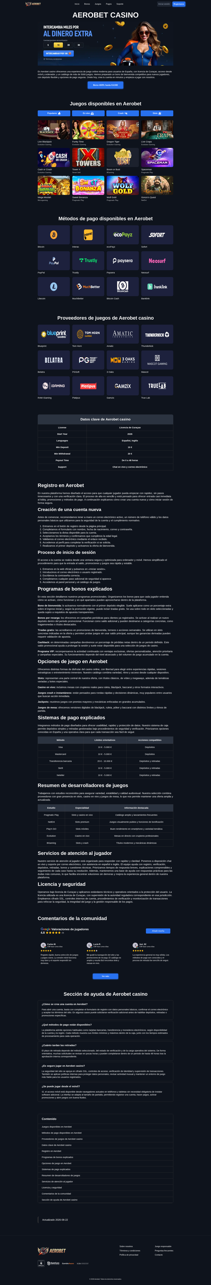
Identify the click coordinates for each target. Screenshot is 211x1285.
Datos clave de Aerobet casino (56, 1145)
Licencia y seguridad (52, 1187)
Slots (155, 113)
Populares (52, 113)
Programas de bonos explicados (57, 1157)
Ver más (105, 976)
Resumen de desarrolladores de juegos (61, 1175)
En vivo (86, 113)
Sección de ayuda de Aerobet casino (59, 1200)
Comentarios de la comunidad (56, 1193)
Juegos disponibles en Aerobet (57, 1127)
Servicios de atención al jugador (57, 1181)
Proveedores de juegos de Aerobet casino (62, 1139)
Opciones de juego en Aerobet (56, 1163)
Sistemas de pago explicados (56, 1169)
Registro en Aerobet (51, 1151)
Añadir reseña (158, 931)
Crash (121, 113)
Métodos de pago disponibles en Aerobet (62, 1133)
